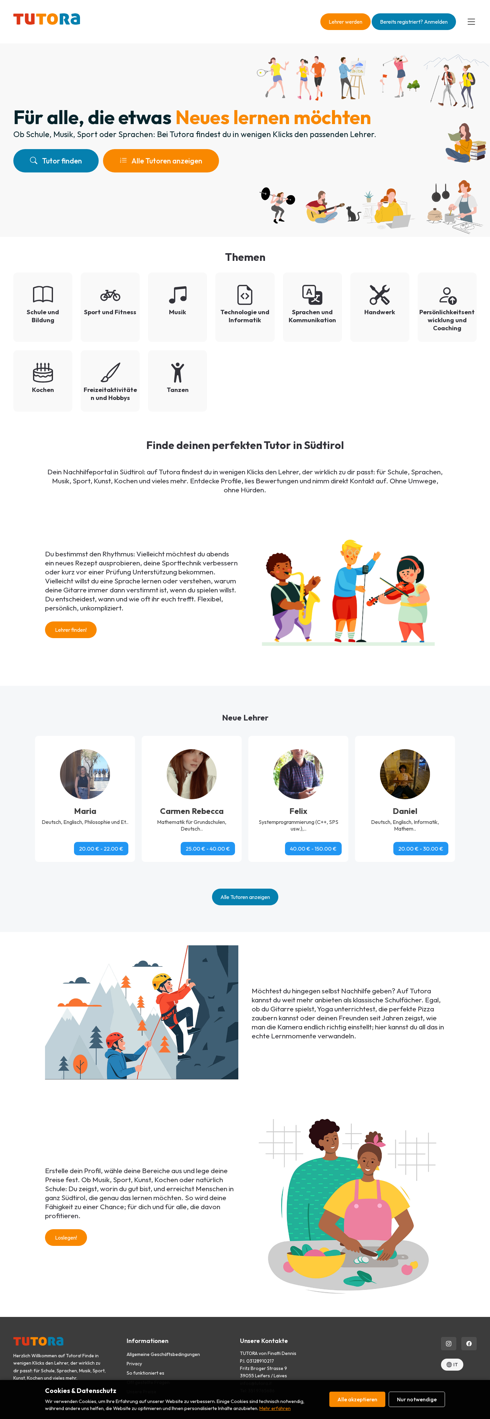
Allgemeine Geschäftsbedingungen (163, 1354)
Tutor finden (61, 160)
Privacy (134, 1364)
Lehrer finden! (71, 629)
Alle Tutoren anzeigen (166, 160)
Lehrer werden (345, 21)
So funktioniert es (145, 1373)
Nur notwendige (417, 1399)
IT (455, 1365)
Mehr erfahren (275, 1408)
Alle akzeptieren (357, 1399)
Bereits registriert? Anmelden (414, 21)
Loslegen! (66, 1237)
